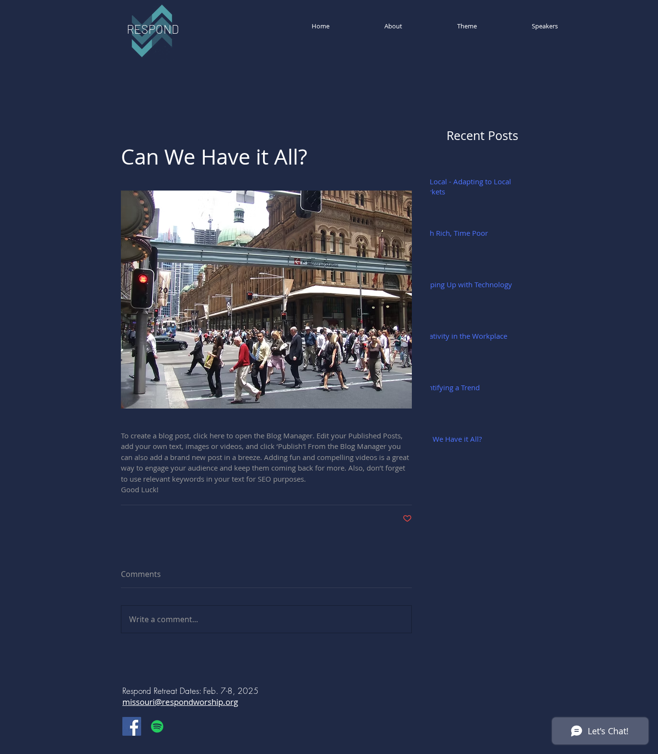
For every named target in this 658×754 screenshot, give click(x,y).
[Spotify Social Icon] (157, 726)
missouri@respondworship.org (180, 701)
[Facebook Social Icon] (131, 726)
